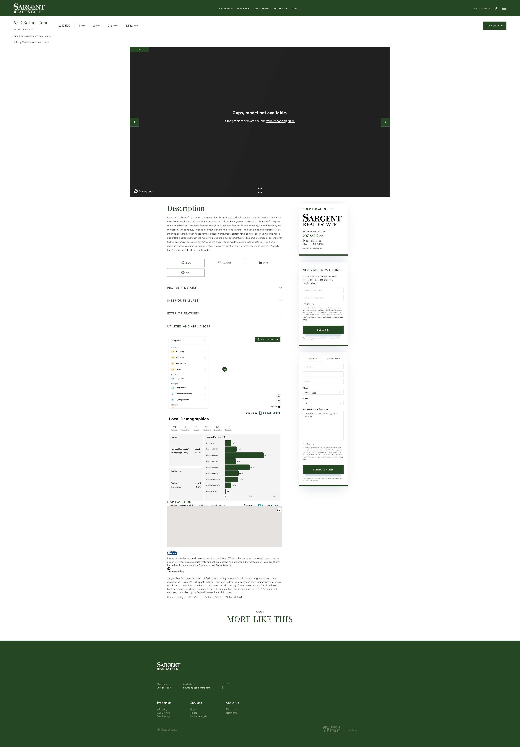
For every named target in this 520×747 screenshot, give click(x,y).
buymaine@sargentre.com (196, 687)
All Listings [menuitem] (162, 709)
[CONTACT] (494, 26)
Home (170, 597)
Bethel (208, 597)
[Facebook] (223, 688)
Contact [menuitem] (296, 9)
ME (189, 597)
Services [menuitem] (242, 9)
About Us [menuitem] (279, 9)
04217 (218, 597)
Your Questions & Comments (315, 409)
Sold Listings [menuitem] (163, 716)
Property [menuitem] (225, 9)
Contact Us (307, 248)
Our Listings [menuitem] (163, 712)
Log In (487, 9)
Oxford (198, 597)
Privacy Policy (176, 571)
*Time (305, 398)
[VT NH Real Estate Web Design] (331, 729)
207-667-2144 (313, 235)
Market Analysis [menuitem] (198, 716)
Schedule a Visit (333, 359)
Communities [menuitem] (262, 9)
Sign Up (476, 9)
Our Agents (317, 248)
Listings (181, 597)
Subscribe (323, 329)
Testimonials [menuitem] (232, 712)
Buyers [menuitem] (193, 709)
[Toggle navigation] (504, 8)
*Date (305, 388)
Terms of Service (310, 480)
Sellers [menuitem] (193, 712)
